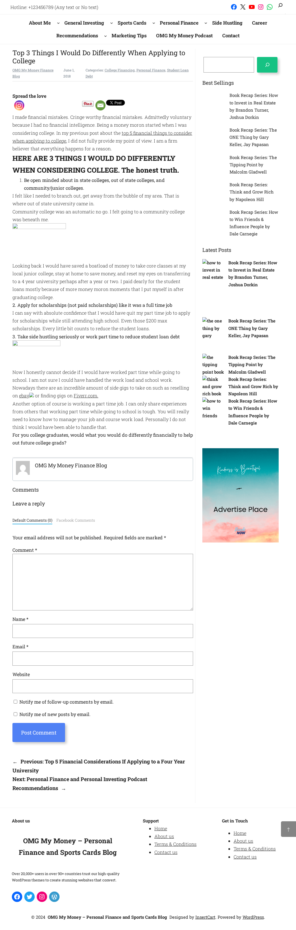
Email (20, 646)
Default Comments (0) (32, 520)
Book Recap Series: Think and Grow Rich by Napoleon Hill (252, 192)
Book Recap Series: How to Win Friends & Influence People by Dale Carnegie (254, 223)
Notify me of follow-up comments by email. (66, 702)
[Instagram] (19, 105)
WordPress (253, 917)
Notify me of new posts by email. (54, 714)
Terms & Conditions (175, 844)
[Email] (100, 105)
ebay (24, 395)
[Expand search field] (280, 7)
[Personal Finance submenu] (205, 22)
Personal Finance (150, 70)
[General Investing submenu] (111, 22)
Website (21, 674)
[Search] (267, 64)
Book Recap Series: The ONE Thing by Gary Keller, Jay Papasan (253, 137)
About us (164, 836)
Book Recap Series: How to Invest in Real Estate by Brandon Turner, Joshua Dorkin (254, 106)
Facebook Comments (75, 520)
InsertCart (205, 917)
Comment (24, 550)
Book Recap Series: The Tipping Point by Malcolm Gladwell (253, 164)
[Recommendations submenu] (105, 35)
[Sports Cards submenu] (153, 22)
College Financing (120, 70)
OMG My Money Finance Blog (71, 465)
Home (160, 828)
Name (20, 619)
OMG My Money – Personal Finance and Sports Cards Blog (107, 917)
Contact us (165, 852)
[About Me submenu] (58, 22)
